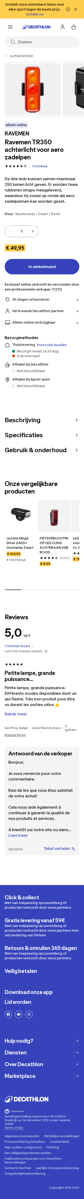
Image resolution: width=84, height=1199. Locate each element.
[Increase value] (32, 231)
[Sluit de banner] (75, 9)
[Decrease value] (10, 231)
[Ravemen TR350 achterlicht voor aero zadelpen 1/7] (33, 89)
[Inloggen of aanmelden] (62, 27)
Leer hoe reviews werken (23, 651)
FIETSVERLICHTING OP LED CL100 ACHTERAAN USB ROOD (54, 545)
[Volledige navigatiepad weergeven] (6, 56)
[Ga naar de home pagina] (36, 27)
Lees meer (18, 835)
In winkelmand (42, 266)
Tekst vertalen (57, 848)
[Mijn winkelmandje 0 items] (73, 27)
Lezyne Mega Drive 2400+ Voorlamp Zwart (20, 542)
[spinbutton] (21, 231)
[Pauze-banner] (68, 9)
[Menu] (10, 27)
